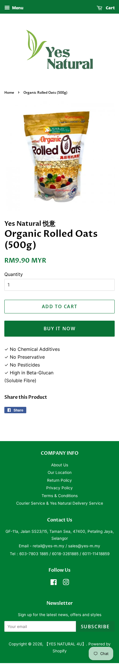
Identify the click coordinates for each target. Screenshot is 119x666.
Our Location (60, 472)
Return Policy (59, 480)
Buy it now (60, 328)
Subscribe (95, 626)
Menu (17, 7)
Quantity (13, 274)
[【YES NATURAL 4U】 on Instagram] (66, 583)
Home (9, 92)
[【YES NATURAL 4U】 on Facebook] (53, 583)
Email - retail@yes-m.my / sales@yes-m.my (59, 546)
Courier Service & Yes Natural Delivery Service (59, 503)
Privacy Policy (59, 487)
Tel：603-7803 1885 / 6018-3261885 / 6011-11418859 (59, 553)
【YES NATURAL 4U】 (65, 644)
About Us (59, 465)
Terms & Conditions (60, 495)
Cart (110, 7)
